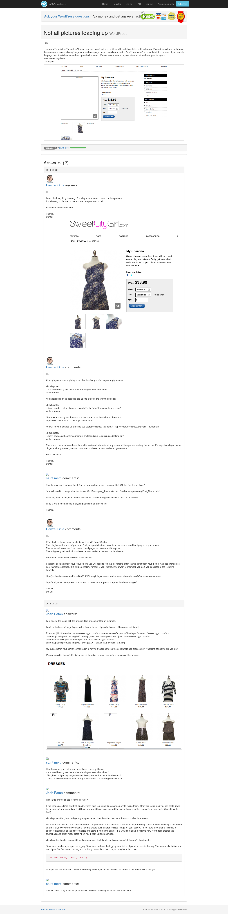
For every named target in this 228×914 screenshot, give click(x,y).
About (44, 909)
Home (105, 3)
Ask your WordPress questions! (67, 16)
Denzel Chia (55, 185)
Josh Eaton (54, 613)
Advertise (182, 3)
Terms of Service (57, 909)
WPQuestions (57, 4)
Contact (149, 3)
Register (117, 3)
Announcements (166, 3)
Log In (129, 3)
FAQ (138, 3)
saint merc (64, 147)
